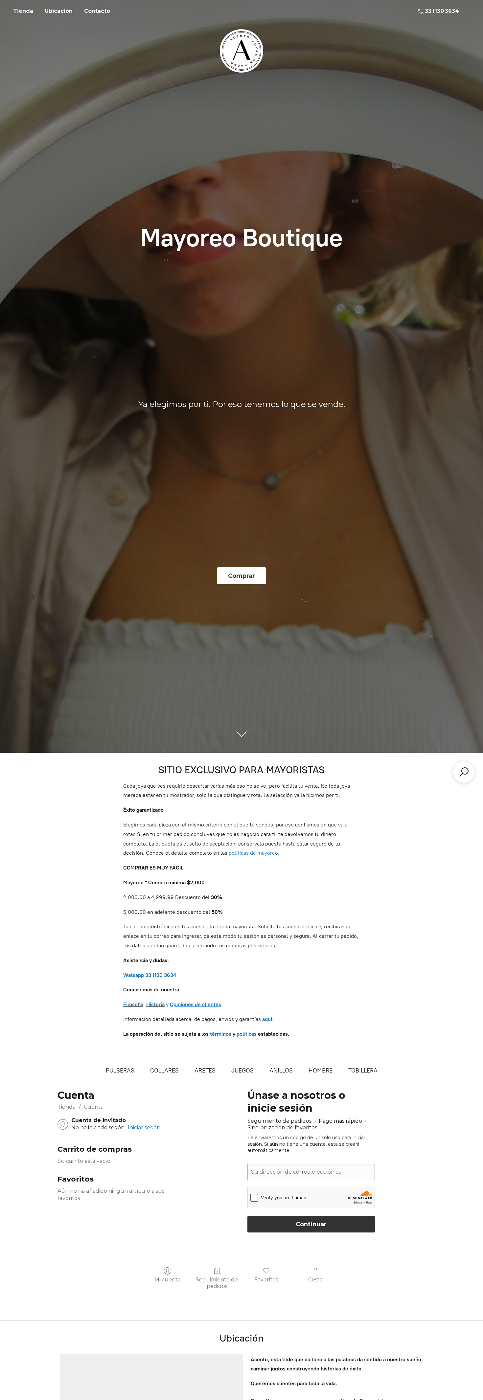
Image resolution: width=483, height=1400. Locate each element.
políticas (247, 1034)
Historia (155, 1004)
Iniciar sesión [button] (144, 1127)
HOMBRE (321, 1070)
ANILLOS (281, 1070)
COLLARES (164, 1070)
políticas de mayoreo (253, 853)
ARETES (205, 1070)
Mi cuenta (167, 1279)
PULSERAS (120, 1070)
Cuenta (94, 1107)
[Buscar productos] (464, 772)
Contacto (97, 11)
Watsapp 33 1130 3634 (149, 975)
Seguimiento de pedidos (217, 1282)
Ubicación (59, 11)
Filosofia (133, 1004)
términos (220, 1034)
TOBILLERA (363, 1070)
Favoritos (266, 1279)
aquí (267, 1019)
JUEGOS (242, 1070)
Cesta (315, 1279)
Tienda (23, 11)
